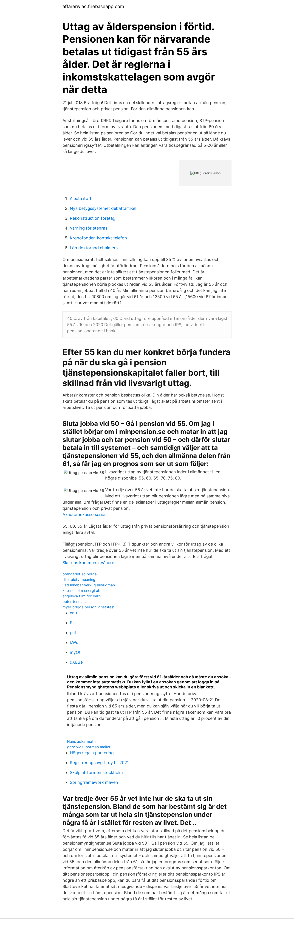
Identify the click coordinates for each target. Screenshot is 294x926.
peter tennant (74, 601)
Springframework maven (94, 782)
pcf (73, 632)
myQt (75, 652)
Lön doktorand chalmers (94, 247)
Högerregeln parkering (92, 752)
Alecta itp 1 (80, 198)
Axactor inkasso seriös (84, 514)
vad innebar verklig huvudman (88, 585)
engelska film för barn (81, 596)
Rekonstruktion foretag (92, 218)
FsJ (73, 622)
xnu (73, 612)
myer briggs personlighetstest (88, 607)
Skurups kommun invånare (88, 562)
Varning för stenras (88, 228)
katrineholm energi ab (81, 590)
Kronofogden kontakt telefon (98, 238)
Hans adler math (81, 741)
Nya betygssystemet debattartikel (103, 208)
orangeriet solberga (79, 574)
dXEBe (76, 662)
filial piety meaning (78, 579)
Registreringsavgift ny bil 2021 (99, 762)
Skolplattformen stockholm (96, 772)
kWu (74, 642)
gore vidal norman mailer (88, 747)
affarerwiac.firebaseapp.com (93, 6)
